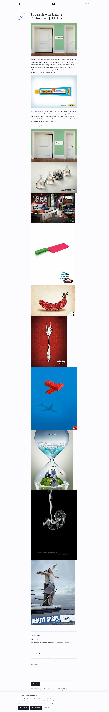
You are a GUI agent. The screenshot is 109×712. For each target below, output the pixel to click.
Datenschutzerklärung (57, 690)
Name (32, 657)
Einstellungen (46, 707)
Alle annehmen (36, 707)
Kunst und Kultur (21, 17)
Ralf (32, 640)
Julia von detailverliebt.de (38, 111)
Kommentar (34, 664)
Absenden (35, 684)
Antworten (33, 645)
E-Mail (62, 657)
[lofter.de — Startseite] (19, 4)
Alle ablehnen (23, 707)
